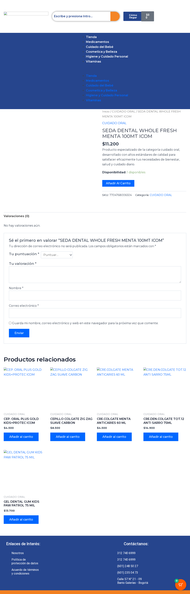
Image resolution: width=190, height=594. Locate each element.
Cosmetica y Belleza (101, 51)
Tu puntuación (24, 254)
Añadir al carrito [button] (21, 436)
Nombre (16, 288)
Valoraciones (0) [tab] (16, 216)
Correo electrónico (24, 305)
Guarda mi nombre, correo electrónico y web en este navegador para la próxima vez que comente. (85, 323)
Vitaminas (93, 61)
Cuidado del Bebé (99, 47)
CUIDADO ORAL (123, 111)
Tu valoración (22, 263)
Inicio (105, 111)
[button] (5, 71)
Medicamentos (97, 42)
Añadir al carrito (118, 183)
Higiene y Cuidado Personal (107, 56)
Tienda (91, 37)
